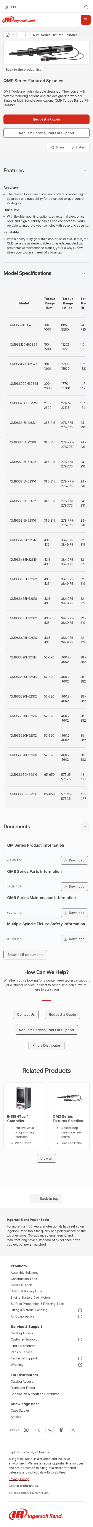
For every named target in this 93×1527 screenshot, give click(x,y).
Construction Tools (24, 1279)
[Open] (86, 20)
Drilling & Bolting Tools (27, 1291)
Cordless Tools (21, 1285)
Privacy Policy (19, 1479)
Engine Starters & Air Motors (31, 1297)
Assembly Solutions (24, 1272)
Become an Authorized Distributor (35, 1394)
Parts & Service (22, 1352)
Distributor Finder (23, 1388)
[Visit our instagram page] (38, 1430)
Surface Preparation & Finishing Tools (37, 1304)
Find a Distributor (23, 1346)
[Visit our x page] (49, 1430)
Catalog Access (22, 1333)
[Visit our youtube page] (26, 1430)
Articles (16, 1417)
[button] (46, 170)
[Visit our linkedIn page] (73, 1430)
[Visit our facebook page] (61, 1430)
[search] (86, 7)
